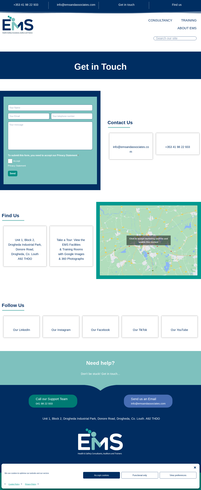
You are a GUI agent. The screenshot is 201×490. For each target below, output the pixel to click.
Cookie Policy (14, 484)
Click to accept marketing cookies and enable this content (148, 240)
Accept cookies (101, 475)
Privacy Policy (30, 484)
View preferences (178, 475)
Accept (16, 161)
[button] (194, 467)
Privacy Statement (17, 165)
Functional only (140, 475)
